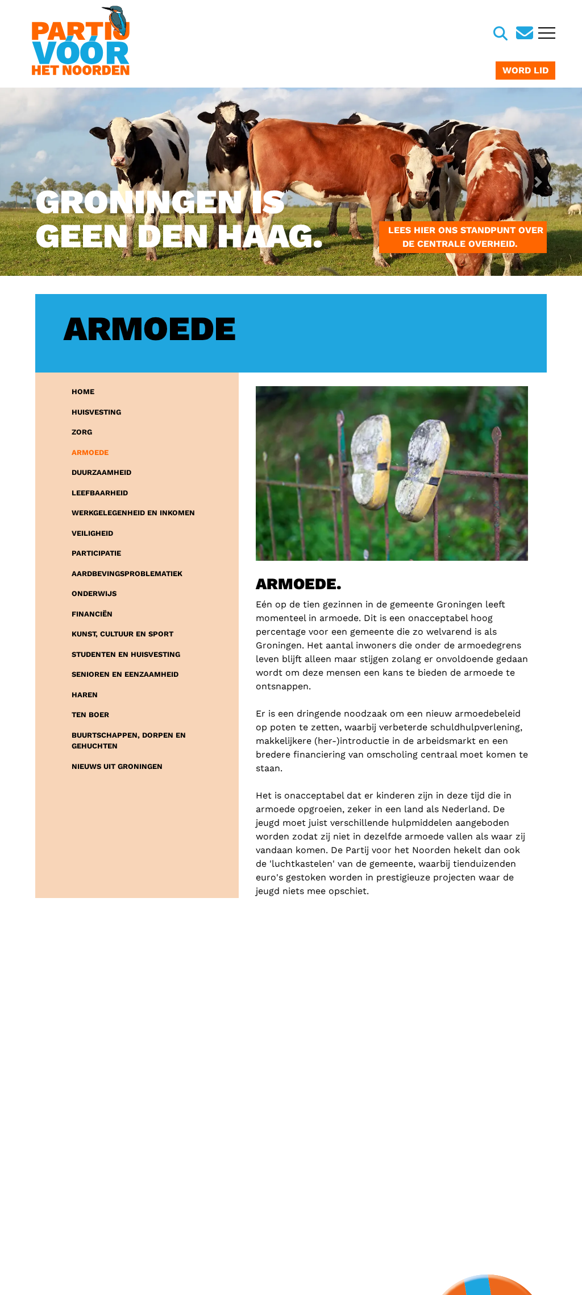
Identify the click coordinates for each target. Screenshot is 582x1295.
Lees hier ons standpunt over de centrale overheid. (463, 237)
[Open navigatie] (545, 34)
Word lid (525, 70)
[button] (44, 182)
